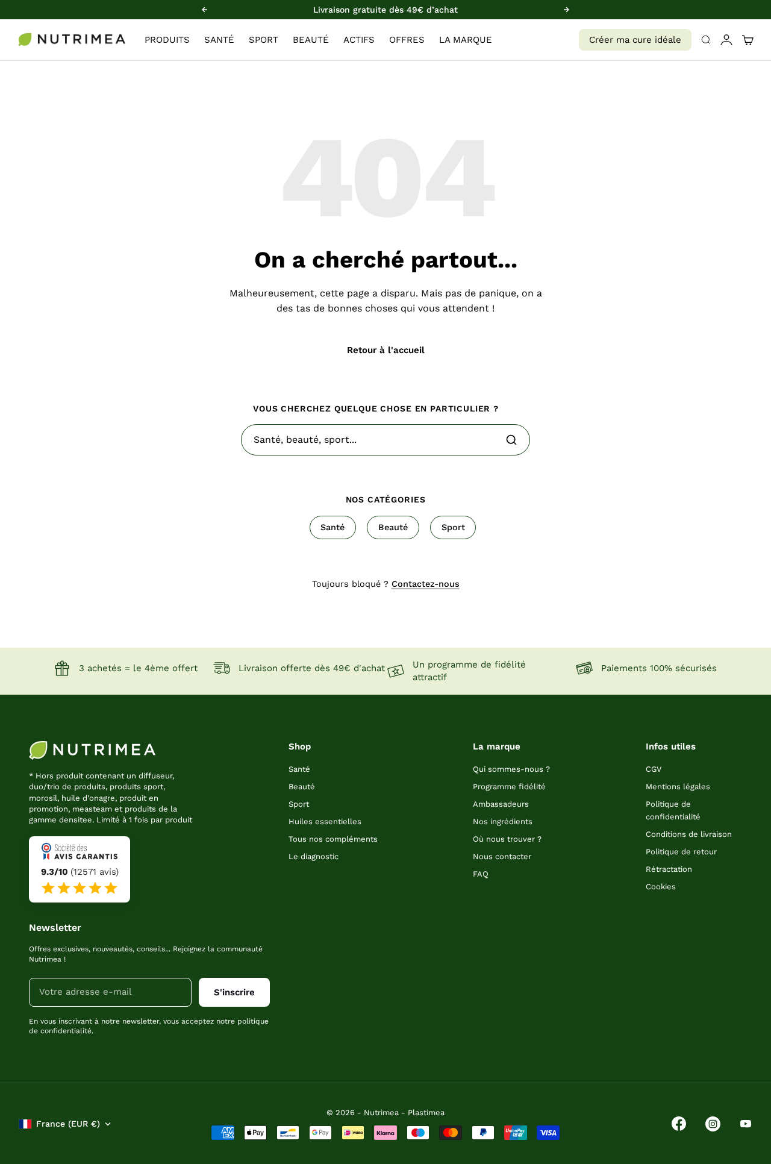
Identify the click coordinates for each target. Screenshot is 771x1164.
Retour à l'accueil (386, 350)
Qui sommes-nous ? (511, 769)
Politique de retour (681, 851)
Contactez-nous (426, 584)
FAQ (481, 873)
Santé (332, 527)
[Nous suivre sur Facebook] (679, 1123)
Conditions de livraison (689, 834)
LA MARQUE (465, 39)
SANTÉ (219, 39)
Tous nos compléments (333, 838)
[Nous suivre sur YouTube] (746, 1124)
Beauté (393, 527)
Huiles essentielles (325, 821)
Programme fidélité (509, 786)
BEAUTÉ (311, 39)
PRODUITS (167, 39)
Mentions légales (678, 786)
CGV (653, 769)
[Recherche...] (511, 440)
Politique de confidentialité (673, 810)
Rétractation (669, 869)
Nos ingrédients (502, 821)
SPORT (263, 39)
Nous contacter (502, 856)
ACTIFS (359, 39)
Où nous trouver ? (507, 838)
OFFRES (407, 39)
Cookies (661, 886)
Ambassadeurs (501, 804)
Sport (453, 527)
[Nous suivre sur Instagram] (712, 1123)
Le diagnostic (314, 856)
